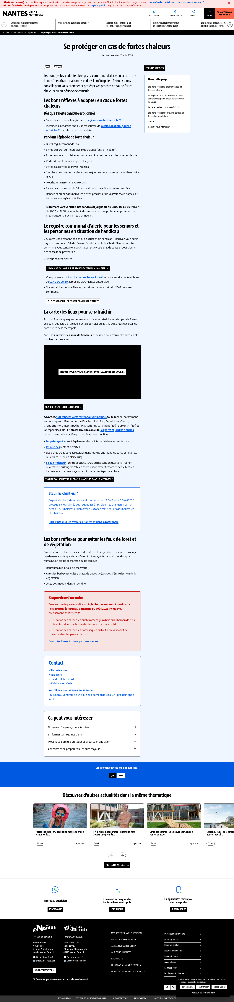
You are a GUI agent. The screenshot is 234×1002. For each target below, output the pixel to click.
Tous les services (155, 68)
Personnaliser (219, 987)
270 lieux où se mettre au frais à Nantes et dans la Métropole (79, 479)
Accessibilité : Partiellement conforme (91, 999)
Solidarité (58, 67)
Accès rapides (154, 16)
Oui (112, 776)
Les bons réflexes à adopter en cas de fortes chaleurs (165, 88)
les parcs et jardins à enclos (117, 430)
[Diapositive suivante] (230, 24)
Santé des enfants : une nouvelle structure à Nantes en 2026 (171, 833)
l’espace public (98, 5)
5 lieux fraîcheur (56, 463)
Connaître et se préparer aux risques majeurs (74, 749)
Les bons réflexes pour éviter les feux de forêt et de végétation (166, 114)
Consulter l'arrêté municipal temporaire (73, 641)
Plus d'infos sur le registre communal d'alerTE (73, 301)
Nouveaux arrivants (173, 951)
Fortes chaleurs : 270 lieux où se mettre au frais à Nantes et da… (60, 833)
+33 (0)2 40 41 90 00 (81, 690)
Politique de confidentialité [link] (203, 993)
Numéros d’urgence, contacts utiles (68, 727)
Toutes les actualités (117, 865)
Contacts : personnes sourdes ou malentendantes (61, 979)
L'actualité (117, 959)
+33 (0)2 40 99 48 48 (73, 937)
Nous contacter (43, 970)
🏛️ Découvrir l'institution (44, 961)
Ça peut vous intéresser (159, 127)
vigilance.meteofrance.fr (102, 120)
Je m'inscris (117, 909)
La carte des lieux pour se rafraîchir (163, 108)
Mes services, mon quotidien (24, 32)
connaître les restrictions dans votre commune (175, 2)
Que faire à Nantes (121, 952)
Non (121, 776)
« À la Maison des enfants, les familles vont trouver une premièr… (114, 833)
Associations (170, 962)
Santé (47, 67)
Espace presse (170, 968)
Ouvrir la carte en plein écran (62, 407)
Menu (209, 15)
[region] (117, 24)
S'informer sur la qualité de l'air (65, 734)
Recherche (194, 16)
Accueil (6, 32)
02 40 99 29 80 (58, 282)
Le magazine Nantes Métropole (128, 972)
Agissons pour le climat (124, 946)
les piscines (53, 447)
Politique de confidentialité (165, 999)
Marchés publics (171, 945)
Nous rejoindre (171, 940)
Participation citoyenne (174, 934)
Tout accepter (187, 987)
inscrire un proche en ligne (84, 277)
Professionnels (171, 957)
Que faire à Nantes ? (224, 13)
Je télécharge (178, 909)
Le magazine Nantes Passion (126, 965)
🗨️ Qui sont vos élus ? (43, 957)
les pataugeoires (56, 441)
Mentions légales (141, 999)
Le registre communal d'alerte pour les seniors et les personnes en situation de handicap (166, 99)
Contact (151, 122)
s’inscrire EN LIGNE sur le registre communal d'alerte (77, 268)
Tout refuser (203, 987)
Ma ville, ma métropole (123, 940)
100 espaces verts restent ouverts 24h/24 (81, 417)
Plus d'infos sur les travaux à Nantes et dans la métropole (83, 522)
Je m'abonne (55, 909)
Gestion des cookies (120, 999)
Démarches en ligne (175, 16)
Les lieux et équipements (175, 973)
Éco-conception (64, 999)
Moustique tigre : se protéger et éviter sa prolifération (79, 742)
